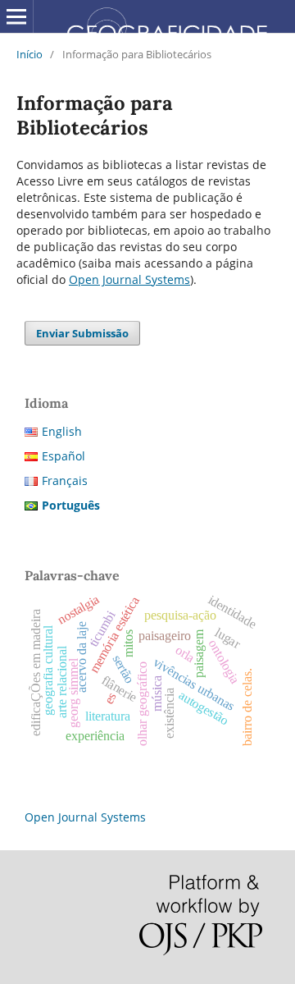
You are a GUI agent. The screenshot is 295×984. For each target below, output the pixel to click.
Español (63, 456)
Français (65, 480)
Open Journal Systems (129, 279)
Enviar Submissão (82, 333)
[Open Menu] (16, 16)
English (62, 431)
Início (29, 54)
